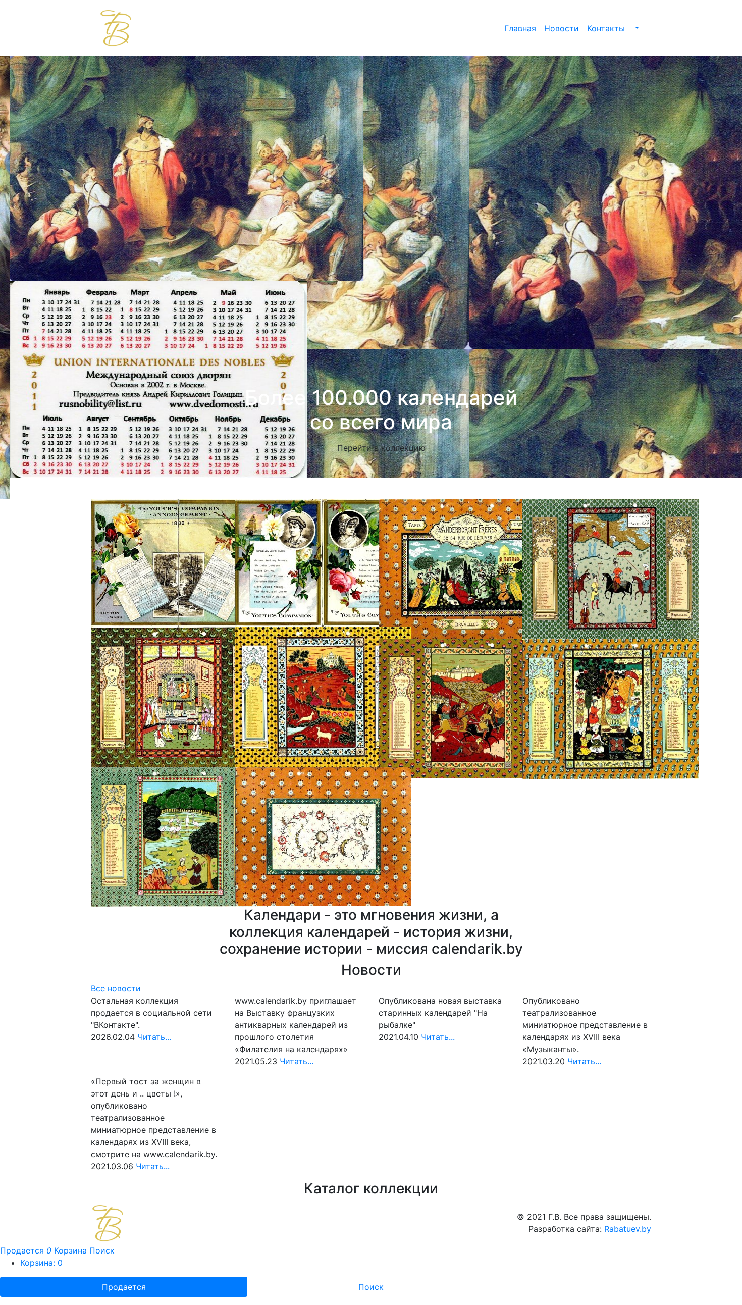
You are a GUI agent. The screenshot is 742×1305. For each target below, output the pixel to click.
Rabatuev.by (627, 1207)
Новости (561, 28)
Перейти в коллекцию (371, 448)
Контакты (606, 28)
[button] (636, 28)
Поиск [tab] (371, 1265)
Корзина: (41, 1241)
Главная (520, 28)
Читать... (154, 1015)
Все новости (116, 967)
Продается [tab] (124, 1265)
